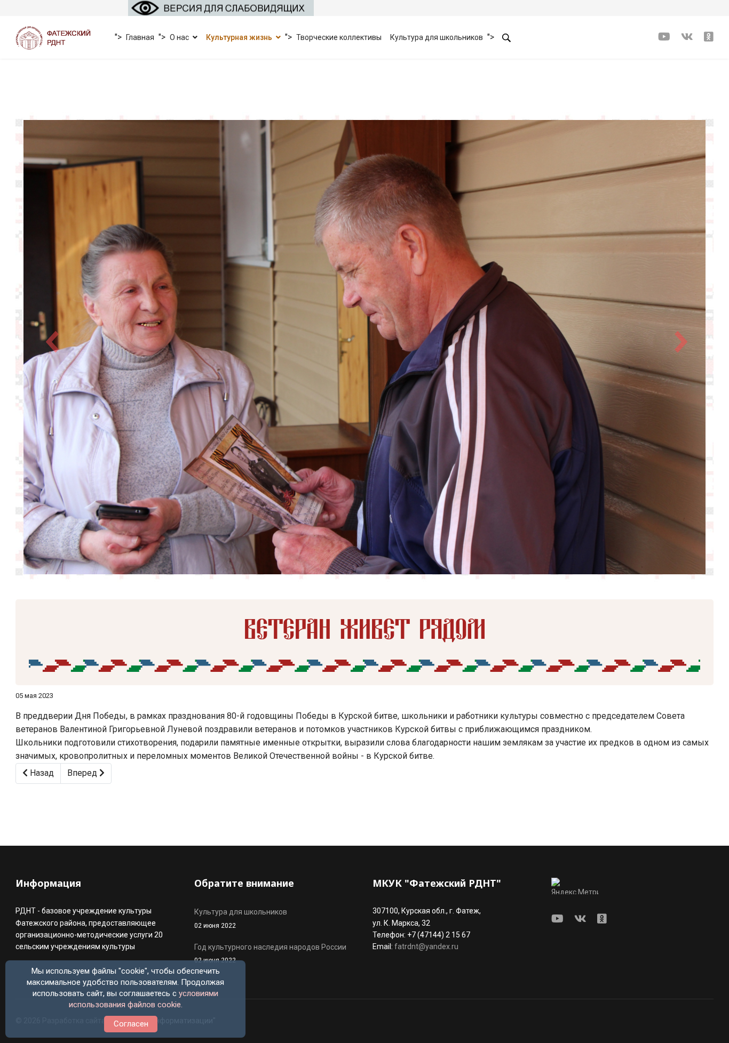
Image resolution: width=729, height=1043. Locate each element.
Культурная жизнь (239, 37)
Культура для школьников (436, 37)
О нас (179, 37)
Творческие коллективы (339, 37)
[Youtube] (664, 36)
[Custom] (709, 36)
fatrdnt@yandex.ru (426, 946)
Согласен (131, 1024)
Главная (140, 37)
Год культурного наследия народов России (270, 953)
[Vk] (687, 36)
